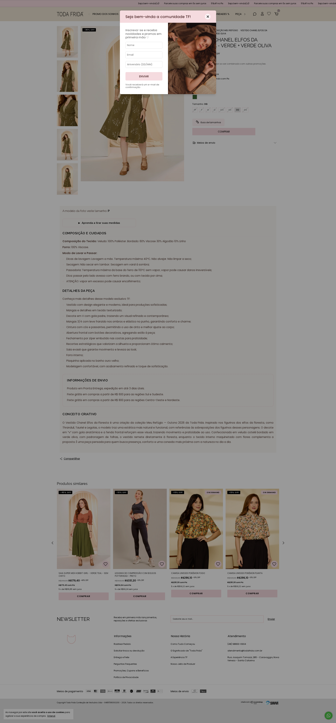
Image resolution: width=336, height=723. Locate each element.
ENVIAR (144, 76)
